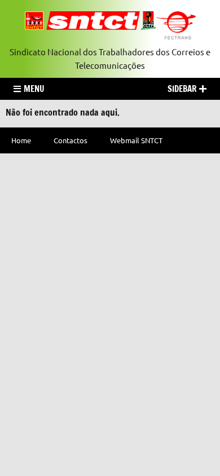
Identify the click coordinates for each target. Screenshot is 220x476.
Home (21, 140)
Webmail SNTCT (136, 140)
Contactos (70, 140)
